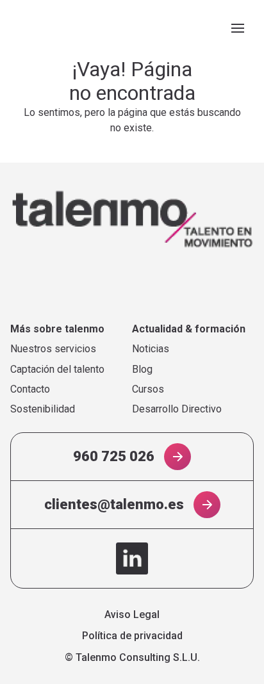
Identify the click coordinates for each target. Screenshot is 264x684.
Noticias (150, 349)
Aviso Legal (132, 615)
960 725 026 (113, 456)
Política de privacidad (132, 636)
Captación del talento (57, 369)
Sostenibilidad (42, 409)
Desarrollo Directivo (177, 409)
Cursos (148, 389)
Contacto (30, 389)
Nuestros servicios (53, 349)
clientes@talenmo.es (114, 504)
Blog (142, 369)
